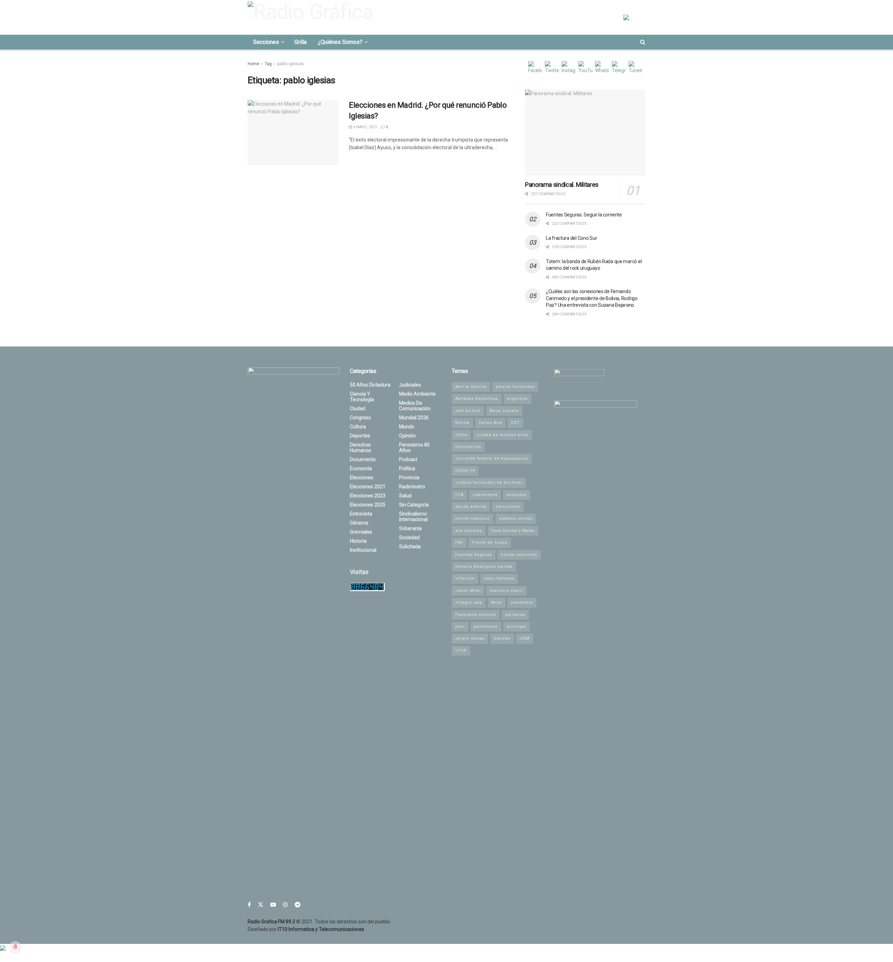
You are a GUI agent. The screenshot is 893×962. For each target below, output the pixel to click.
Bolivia (462, 422)
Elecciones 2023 (367, 495)
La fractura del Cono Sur (571, 238)
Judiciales (410, 385)
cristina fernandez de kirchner (488, 482)
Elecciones (361, 477)
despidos (516, 495)
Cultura (358, 426)
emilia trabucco (472, 518)
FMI (459, 542)
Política (407, 468)
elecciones (507, 506)
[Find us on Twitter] (260, 905)
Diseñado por (306, 929)
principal (516, 626)
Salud (405, 495)
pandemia (522, 602)
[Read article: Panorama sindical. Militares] (585, 133)
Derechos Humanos (360, 447)
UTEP (461, 650)
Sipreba (502, 638)
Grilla (300, 42)
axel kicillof (468, 411)
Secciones (266, 42)
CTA (459, 495)
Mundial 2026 (414, 417)
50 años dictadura (370, 385)
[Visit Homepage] (312, 17)
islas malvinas (499, 578)
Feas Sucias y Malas (513, 530)
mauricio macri (506, 590)
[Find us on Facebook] (249, 905)
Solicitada (410, 546)
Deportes (360, 435)
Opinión (407, 435)
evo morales (468, 530)
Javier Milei (468, 590)
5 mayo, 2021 (364, 127)
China (461, 435)
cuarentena (485, 495)
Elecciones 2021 (367, 486)
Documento (363, 459)
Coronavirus (468, 446)
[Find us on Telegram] (297, 905)
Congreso (360, 417)
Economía (361, 468)
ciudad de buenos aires (502, 435)
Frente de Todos (490, 542)
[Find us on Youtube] (273, 905)
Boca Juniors (504, 411)
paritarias (515, 614)
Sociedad (409, 537)
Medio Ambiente (417, 394)
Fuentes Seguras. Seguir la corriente (584, 214)
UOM (524, 638)
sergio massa (470, 638)
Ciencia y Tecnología (362, 396)
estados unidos (515, 518)
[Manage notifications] (15, 946)
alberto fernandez (515, 386)
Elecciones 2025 (367, 504)
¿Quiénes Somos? (340, 42)
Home (253, 63)
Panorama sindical (475, 614)
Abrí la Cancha (471, 386)
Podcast (408, 459)
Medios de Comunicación (414, 405)
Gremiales (361, 532)
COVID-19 (465, 470)
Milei (496, 602)
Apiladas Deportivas (476, 398)
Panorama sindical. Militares (562, 184)
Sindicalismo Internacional (413, 516)
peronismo (486, 626)
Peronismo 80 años (414, 447)
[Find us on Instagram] (285, 905)
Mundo (406, 426)
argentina (517, 398)
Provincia (409, 477)
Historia (358, 541)
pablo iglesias (290, 63)
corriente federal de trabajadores (491, 458)
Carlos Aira (490, 422)
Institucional (363, 550)
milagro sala (468, 602)
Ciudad (357, 408)
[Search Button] (642, 42)
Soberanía (410, 528)
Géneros (359, 523)
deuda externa (470, 506)
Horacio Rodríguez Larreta (483, 566)
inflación (465, 578)
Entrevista (361, 514)
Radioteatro (412, 486)
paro (460, 626)
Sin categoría (414, 504)
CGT (515, 422)
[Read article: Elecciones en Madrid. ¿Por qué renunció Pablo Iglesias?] (293, 132)
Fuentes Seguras (473, 554)
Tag (268, 63)
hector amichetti (519, 554)
